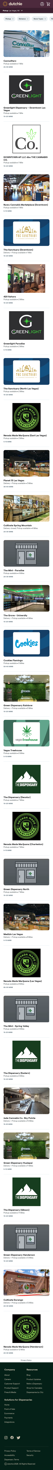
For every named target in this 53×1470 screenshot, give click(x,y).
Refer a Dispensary (34, 1384)
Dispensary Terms (11, 1460)
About (7, 1375)
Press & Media (10, 1392)
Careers (7, 1379)
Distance (22, 19)
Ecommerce (9, 1413)
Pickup (8, 19)
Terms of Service (33, 1451)
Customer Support (12, 1384)
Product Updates (34, 1379)
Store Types (38, 19)
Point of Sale (9, 1409)
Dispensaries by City (35, 1392)
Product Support (11, 1388)
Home (6, 1405)
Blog (28, 1375)
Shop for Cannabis (34, 1388)
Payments (8, 1418)
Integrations (9, 1422)
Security (30, 1455)
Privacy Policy (26, 1360)
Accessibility (9, 1455)
